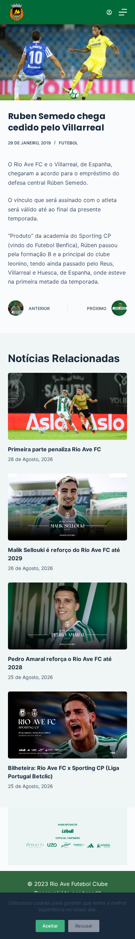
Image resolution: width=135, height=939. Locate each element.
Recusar (83, 926)
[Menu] (123, 12)
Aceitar (50, 926)
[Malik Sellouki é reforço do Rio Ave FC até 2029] (67, 506)
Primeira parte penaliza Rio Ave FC (54, 449)
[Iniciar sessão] (109, 12)
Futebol (68, 142)
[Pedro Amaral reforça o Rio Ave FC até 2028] (67, 615)
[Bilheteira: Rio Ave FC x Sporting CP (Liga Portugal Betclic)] (67, 724)
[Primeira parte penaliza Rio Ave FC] (67, 406)
